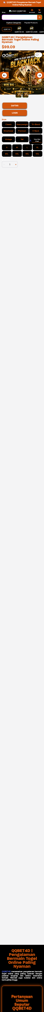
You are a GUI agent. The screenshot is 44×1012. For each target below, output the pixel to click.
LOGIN (15, 113)
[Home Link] (17, 11)
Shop (3, 12)
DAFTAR (14, 106)
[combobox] (19, 17)
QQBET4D (6, 971)
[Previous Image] (4, 75)
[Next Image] (39, 75)
